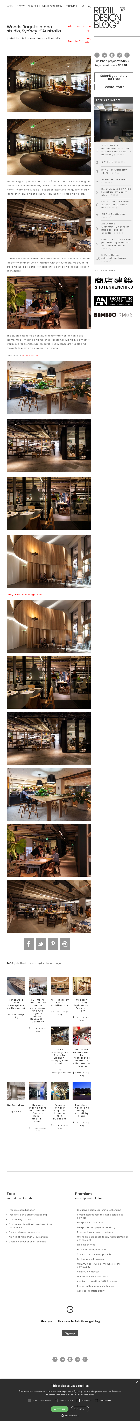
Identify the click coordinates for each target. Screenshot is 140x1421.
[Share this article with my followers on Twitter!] (41, 944)
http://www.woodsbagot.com (25, 594)
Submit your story (51, 6)
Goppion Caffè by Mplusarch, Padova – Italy (81, 1005)
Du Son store (16, 1105)
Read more (89, 1394)
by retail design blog (16, 1016)
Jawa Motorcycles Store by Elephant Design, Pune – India (60, 1056)
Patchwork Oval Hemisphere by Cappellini (16, 1004)
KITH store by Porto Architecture (60, 1003)
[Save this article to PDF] (65, 944)
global (17, 963)
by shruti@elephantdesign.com (66, 1071)
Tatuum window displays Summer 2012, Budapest (59, 1112)
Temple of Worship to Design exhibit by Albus (81, 1110)
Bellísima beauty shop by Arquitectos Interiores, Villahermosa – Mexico (82, 1057)
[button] (29, 1400)
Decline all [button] (80, 1409)
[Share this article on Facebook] (29, 944)
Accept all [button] (59, 1409)
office (25, 963)
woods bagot (54, 963)
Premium (70, 6)
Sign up (70, 1333)
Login (10, 5)
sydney (42, 963)
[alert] (70, 1400)
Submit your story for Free (113, 77)
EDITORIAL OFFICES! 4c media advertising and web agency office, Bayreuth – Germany (38, 1011)
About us (33, 6)
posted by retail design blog (24, 38)
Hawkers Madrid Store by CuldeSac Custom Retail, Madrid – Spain (38, 1113)
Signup (21, 5)
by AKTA (16, 1111)
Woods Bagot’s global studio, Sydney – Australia (34, 29)
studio (33, 963)
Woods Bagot (30, 355)
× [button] (137, 1382)
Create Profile (113, 87)
